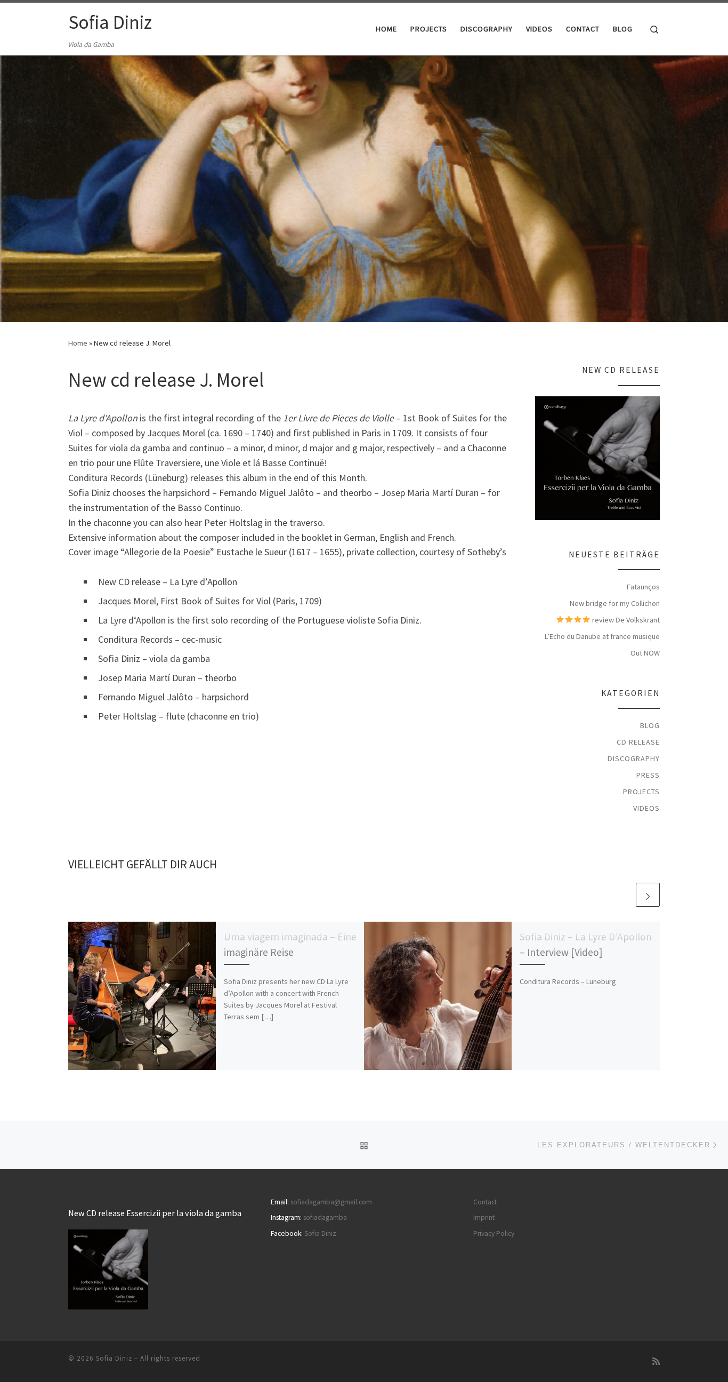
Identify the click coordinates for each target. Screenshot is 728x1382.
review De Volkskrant (625, 620)
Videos (646, 808)
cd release (638, 742)
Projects (641, 791)
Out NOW (645, 653)
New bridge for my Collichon (615, 603)
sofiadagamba (325, 1217)
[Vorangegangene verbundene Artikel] (622, 895)
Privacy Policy (493, 1233)
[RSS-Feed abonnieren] (656, 1361)
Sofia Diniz (320, 1233)
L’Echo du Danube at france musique (602, 636)
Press (648, 775)
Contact (485, 1202)
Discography (634, 758)
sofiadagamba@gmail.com (331, 1202)
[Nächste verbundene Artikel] (648, 895)
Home (77, 343)
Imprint (484, 1217)
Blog (650, 725)
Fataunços (643, 587)
